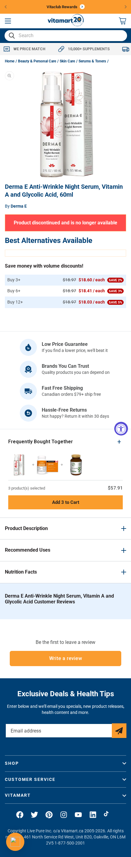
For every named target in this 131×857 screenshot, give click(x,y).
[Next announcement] (126, 7)
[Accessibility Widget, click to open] (121, 428)
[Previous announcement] (5, 7)
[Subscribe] (119, 730)
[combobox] (66, 36)
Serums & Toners (92, 61)
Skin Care (67, 61)
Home (9, 61)
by (16, 206)
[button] (8, 21)
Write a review (65, 658)
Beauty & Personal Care (37, 61)
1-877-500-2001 (70, 843)
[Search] (12, 35)
